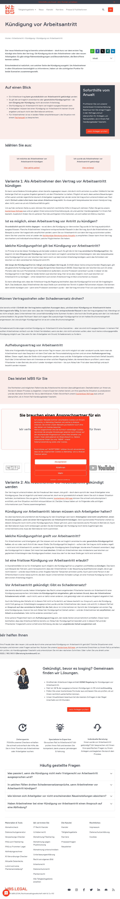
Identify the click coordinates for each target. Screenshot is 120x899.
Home (8, 38)
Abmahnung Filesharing (43, 837)
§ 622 (40, 268)
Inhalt (95, 58)
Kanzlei (49, 9)
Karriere (59, 9)
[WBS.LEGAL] (10, 9)
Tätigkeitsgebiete (26, 9)
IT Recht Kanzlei (40, 827)
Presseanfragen (68, 842)
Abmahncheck (11, 827)
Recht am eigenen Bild (43, 859)
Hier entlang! (88, 167)
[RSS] (113, 890)
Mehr (60, 473)
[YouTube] (69, 890)
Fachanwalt (20, 117)
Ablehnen (60, 467)
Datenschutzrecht (41, 869)
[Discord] (106, 890)
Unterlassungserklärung (44, 854)
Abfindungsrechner (13, 851)
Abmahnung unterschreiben (45, 849)
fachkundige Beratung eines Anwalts (59, 235)
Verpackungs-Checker (15, 837)
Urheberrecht (39, 832)
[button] (92, 51)
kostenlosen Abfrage (63, 498)
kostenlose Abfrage (14, 211)
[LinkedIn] (98, 890)
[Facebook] (83, 890)
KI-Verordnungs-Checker (16, 856)
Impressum (94, 827)
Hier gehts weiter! (32, 167)
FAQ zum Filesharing (14, 842)
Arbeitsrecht (18, 38)
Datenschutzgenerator (15, 832)
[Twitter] (91, 890)
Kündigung (30, 38)
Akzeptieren (61, 462)
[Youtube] (101, 467)
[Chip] (13, 467)
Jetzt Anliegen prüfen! (97, 131)
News (41, 9)
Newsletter (66, 846)
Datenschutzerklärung (100, 832)
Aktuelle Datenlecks (14, 861)
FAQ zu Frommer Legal (15, 846)
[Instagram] (76, 890)
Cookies (93, 837)
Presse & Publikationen (76, 9)
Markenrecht (39, 874)
